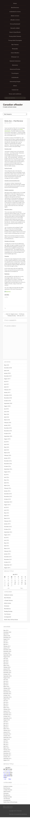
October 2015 (7, 433)
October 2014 (7, 466)
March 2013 (7, 518)
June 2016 (6, 411)
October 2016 (7, 400)
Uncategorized (7, 617)
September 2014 (8, 469)
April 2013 (6, 515)
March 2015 (7, 452)
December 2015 (8, 428)
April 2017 (6, 387)
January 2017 (7, 392)
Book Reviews (15, 7)
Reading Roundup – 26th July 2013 (16, 316)
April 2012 (6, 546)
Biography (15, 48)
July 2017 (6, 381)
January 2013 (7, 524)
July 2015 (6, 442)
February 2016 (7, 422)
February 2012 (7, 551)
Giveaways (6, 606)
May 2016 (6, 414)
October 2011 (7, 562)
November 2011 (8, 559)
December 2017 (8, 376)
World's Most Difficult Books (11, 619)
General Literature (15, 61)
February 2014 (7, 488)
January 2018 (7, 373)
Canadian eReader (13, 104)
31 (11, 585)
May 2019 (6, 365)
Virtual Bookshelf (15, 24)
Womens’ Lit (15, 57)
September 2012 (8, 532)
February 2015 (7, 455)
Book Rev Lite (12, 814)
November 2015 (8, 431)
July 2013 (6, 507)
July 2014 (6, 474)
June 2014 (6, 477)
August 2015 (7, 439)
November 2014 (8, 463)
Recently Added (15, 28)
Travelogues (15, 73)
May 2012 (6, 543)
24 (11, 584)
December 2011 (8, 557)
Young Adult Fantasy (15, 36)
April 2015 (6, 450)
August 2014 (7, 472)
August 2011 (7, 567)
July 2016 (6, 409)
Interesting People (15, 81)
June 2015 (6, 444)
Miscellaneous (7, 608)
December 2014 (8, 461)
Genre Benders (15, 52)
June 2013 (6, 510)
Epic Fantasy (15, 44)
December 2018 (8, 368)
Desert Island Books (15, 32)
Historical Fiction (15, 69)
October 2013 (7, 499)
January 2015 (7, 458)
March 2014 (7, 485)
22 (4, 584)
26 (18, 584)
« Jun (8, 588)
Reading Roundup (8, 611)
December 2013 (8, 494)
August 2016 (7, 406)
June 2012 (6, 540)
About (15, 85)
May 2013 (6, 513)
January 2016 (7, 425)
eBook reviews (15, 15)
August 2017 (7, 379)
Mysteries (15, 65)
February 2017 (7, 390)
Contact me (15, 89)
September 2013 (8, 502)
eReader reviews (15, 19)
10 (11, 580)
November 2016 (8, 398)
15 (4, 582)
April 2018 (6, 370)
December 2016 (8, 395)
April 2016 (6, 417)
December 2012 (8, 526)
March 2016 (7, 420)
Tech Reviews (7, 614)
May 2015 (6, 447)
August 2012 (7, 535)
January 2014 (7, 491)
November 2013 (8, 496)
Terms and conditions (15, 94)
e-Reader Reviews (8, 600)
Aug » (21, 588)
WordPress (24, 814)
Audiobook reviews (15, 11)
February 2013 (7, 521)
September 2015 (8, 436)
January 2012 (7, 554)
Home (15, 3)
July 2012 (6, 537)
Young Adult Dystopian (15, 40)
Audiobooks (15, 77)
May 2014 (6, 480)
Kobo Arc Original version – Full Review (14, 314)
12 (18, 580)
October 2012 (7, 529)
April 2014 (6, 483)
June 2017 (6, 384)
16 (8, 582)
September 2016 (8, 403)
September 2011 (8, 565)
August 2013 (7, 504)
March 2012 (7, 548)
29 (4, 585)
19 (18, 582)
